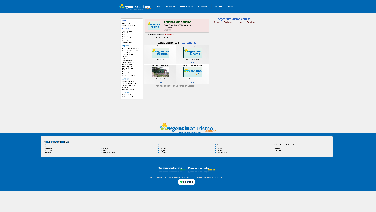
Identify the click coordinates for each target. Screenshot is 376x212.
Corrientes (106, 147)
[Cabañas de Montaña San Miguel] (193, 77)
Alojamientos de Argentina (130, 48)
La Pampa (48, 149)
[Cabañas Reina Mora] (160, 58)
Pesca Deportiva (127, 60)
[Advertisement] (177, 106)
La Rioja (105, 149)
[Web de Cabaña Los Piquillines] (192, 63)
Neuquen (277, 149)
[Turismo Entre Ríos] (171, 175)
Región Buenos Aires (128, 31)
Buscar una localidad (128, 25)
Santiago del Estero (109, 153)
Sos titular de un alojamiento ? (160, 34)
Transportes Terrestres (129, 83)
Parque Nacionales (128, 62)
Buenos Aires (49, 145)
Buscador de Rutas (128, 81)
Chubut (219, 145)
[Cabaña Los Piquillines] (193, 58)
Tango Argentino (127, 72)
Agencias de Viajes (128, 89)
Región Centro (126, 41)
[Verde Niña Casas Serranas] (160, 77)
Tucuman (163, 153)
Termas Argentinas (128, 52)
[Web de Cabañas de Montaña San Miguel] (192, 83)
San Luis (219, 151)
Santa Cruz (277, 151)
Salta (104, 151)
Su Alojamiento (127, 95)
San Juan (162, 151)
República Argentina (158, 177)
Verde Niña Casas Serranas (160, 65)
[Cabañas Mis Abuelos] (153, 30)
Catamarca (106, 145)
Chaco (162, 145)
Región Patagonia (127, 37)
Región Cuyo (126, 33)
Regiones (125, 28)
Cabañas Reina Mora (160, 46)
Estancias (125, 58)
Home (124, 20)
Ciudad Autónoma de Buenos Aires (285, 145)
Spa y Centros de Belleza (130, 50)
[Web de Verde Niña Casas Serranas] (160, 83)
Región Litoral (126, 39)
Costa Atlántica (127, 43)
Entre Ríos (163, 147)
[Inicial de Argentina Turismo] (135, 9)
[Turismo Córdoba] (201, 175)
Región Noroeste (127, 35)
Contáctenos (197, 177)
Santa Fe (48, 153)
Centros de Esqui (127, 54)
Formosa (220, 147)
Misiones (219, 149)
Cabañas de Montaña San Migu (192, 65)
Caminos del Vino (127, 68)
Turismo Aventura (127, 74)
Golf (123, 70)
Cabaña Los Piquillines (193, 46)
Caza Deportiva (127, 66)
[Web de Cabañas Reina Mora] (160, 63)
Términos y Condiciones (213, 177)
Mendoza (163, 149)
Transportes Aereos (128, 85)
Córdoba (48, 147)
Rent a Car (125, 87)
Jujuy (275, 147)
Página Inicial (126, 23)
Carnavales (125, 56)
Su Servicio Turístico (128, 97)
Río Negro (48, 151)
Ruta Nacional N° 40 (128, 76)
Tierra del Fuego (222, 153)
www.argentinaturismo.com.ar (179, 177)
